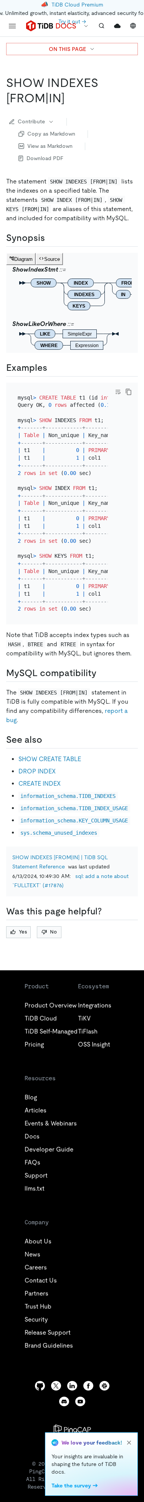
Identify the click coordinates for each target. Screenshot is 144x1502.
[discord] (64, 1401)
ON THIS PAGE (67, 49)
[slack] (104, 1386)
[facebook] (88, 1386)
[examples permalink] (53, 367)
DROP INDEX (37, 771)
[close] (129, 1442)
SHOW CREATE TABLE (49, 759)
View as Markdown (50, 146)
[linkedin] (72, 1386)
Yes (23, 932)
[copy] (128, 392)
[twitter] (56, 1386)
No (53, 932)
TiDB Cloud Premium (77, 5)
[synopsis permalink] (51, 237)
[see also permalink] (48, 739)
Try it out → (72, 21)
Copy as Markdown (51, 134)
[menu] (12, 26)
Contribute (31, 121)
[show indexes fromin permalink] (71, 98)
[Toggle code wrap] (118, 392)
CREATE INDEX (39, 783)
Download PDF (44, 158)
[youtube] (80, 1401)
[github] (40, 1386)
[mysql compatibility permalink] (102, 673)
